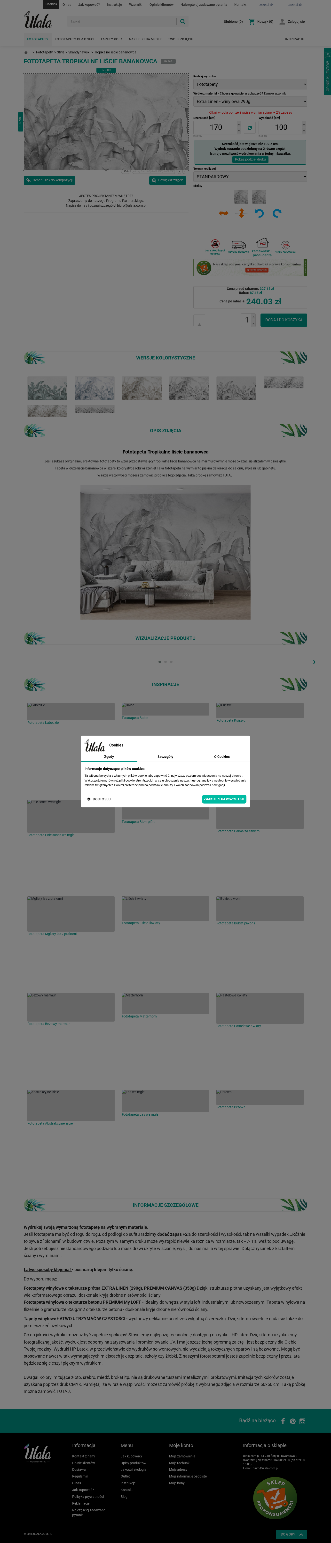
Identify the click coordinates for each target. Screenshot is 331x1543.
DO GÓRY (288, 1534)
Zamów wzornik (275, 93)
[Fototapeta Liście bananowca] (283, 382)
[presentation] (314, 661)
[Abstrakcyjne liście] (71, 1105)
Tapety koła (112, 39)
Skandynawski (79, 52)
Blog (124, 1497)
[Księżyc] (260, 710)
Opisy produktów (133, 1463)
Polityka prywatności (88, 1497)
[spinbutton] (216, 127)
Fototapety (37, 39)
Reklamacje (80, 1503)
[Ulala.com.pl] (44, 19)
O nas (67, 5)
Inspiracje (294, 39)
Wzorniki (135, 5)
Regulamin (80, 1476)
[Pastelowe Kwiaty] (260, 1008)
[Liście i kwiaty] (165, 908)
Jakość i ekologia (133, 1469)
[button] (239, 124)
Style (60, 52)
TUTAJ (228, 475)
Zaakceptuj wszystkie (224, 799)
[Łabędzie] (71, 711)
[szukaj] (182, 21)
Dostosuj (102, 799)
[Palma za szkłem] (260, 814)
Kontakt (240, 5)
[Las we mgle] (165, 1101)
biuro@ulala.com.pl (265, 1468)
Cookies (51, 4)
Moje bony (177, 1483)
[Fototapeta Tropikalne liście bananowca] (142, 388)
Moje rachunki (179, 1463)
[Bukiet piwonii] (260, 908)
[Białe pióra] (165, 809)
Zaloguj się (296, 21)
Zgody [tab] (109, 757)
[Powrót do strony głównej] (26, 52)
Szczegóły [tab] (165, 757)
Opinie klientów (161, 5)
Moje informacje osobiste (188, 1476)
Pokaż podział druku (250, 159)
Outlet (125, 1476)
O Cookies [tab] (222, 757)
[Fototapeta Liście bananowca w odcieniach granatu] (94, 388)
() (233, 21)
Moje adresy (178, 1469)
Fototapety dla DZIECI (74, 39)
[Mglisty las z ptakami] (71, 914)
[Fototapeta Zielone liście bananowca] (47, 388)
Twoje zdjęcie (180, 39)
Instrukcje (114, 5)
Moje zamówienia (182, 1456)
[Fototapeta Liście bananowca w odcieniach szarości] (189, 388)
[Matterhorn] (165, 1003)
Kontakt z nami (83, 1456)
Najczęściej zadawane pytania (204, 5)
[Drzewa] (260, 1097)
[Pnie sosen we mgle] (71, 816)
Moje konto (181, 1445)
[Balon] (165, 709)
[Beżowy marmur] (71, 1007)
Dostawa (79, 1469)
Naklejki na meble (145, 39)
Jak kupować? (89, 5)
